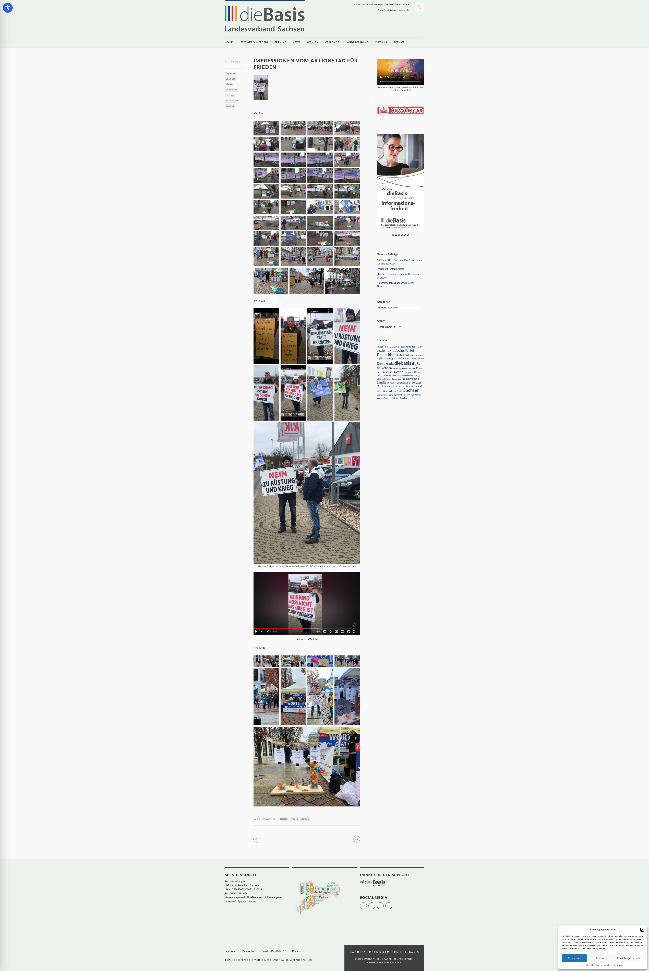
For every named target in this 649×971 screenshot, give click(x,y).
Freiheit (387, 372)
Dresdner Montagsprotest (390, 269)
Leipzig (416, 382)
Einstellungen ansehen (629, 958)
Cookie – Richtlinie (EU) (274, 951)
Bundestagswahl (390, 358)
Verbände (332, 42)
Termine (280, 42)
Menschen (399, 386)
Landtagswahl (386, 382)
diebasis (381, 42)
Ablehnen (601, 958)
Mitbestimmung (412, 386)
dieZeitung (397, 368)
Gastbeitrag (408, 372)
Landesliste (382, 379)
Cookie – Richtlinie (590, 965)
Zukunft (395, 398)
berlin (399, 355)
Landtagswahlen (404, 383)
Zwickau (230, 106)
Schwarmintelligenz (385, 395)
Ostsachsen (231, 90)
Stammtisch (400, 395)
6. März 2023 (232, 62)
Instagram (383, 904)
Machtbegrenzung (385, 386)
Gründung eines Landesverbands (396, 376)
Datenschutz (606, 965)
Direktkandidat (408, 368)
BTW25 (407, 355)
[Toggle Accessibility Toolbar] (8, 8)
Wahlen (312, 42)
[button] (642, 929)
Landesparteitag (395, 379)
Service (399, 42)
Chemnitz (230, 79)
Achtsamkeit (394, 347)
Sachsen (230, 95)
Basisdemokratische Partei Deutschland (400, 351)
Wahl (419, 395)
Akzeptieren (574, 958)
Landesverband (357, 42)
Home (229, 42)
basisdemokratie (409, 347)
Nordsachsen (389, 391)
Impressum (618, 965)
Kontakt (296, 951)
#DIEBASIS (383, 346)
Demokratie (385, 363)
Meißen (229, 84)
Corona (414, 359)
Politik (399, 391)
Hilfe (412, 376)
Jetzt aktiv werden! (253, 42)
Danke (421, 359)
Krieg (417, 376)
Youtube (313, 639)
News (297, 42)
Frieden (294, 819)
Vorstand (412, 395)
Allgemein (230, 74)
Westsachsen (232, 101)
